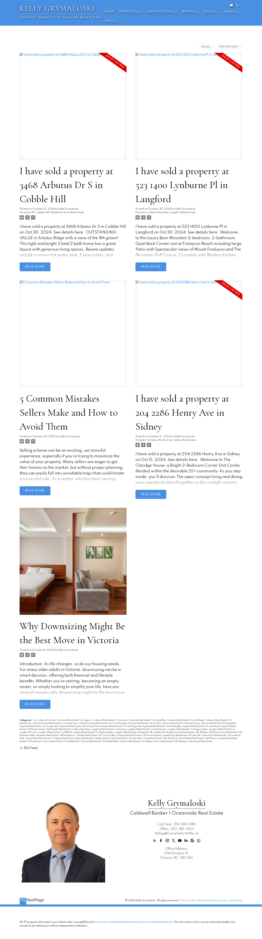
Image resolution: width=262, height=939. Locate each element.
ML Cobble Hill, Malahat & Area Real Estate (57, 212)
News (230, 11)
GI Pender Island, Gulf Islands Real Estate (49, 729)
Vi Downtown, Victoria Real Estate (45, 741)
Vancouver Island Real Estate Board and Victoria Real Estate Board (133, 922)
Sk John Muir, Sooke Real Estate (145, 738)
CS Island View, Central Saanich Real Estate (85, 723)
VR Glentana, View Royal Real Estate (193, 741)
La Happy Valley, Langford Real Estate (211, 729)
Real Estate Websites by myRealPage (220, 900)
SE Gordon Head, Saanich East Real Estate (165, 735)
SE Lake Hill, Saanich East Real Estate (208, 735)
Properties (128, 11)
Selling (209, 11)
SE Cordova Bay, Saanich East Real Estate (120, 735)
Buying (188, 11)
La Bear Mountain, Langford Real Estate (171, 212)
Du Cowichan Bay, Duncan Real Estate (129, 723)
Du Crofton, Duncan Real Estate (166, 723)
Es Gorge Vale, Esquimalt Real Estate (62, 726)
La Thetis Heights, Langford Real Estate (116, 732)
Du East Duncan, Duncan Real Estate (203, 723)
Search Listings (160, 11)
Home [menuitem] (110, 11)
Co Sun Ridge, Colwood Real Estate (209, 720)
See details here (68, 232)
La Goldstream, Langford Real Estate (170, 729)
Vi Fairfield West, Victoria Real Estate (121, 741)
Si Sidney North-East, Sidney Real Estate (171, 440)
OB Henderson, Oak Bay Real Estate (78, 735)
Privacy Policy (189, 900)
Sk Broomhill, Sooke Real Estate (111, 738)
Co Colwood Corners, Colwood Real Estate (56, 720)
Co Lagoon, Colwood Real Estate (97, 720)
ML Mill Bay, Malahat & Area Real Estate (217, 732)
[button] (154, 840)
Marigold (143, 732)
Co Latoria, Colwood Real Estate (133, 720)
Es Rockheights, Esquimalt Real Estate (185, 726)
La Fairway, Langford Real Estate (132, 729)
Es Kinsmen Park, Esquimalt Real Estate (103, 726)
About (110, 21)
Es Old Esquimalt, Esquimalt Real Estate (144, 726)
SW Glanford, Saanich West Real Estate (183, 738)
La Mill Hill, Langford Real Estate (78, 732)
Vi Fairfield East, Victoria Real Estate (82, 741)
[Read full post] (73, 108)
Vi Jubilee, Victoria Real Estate (157, 741)
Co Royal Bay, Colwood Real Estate (170, 720)
